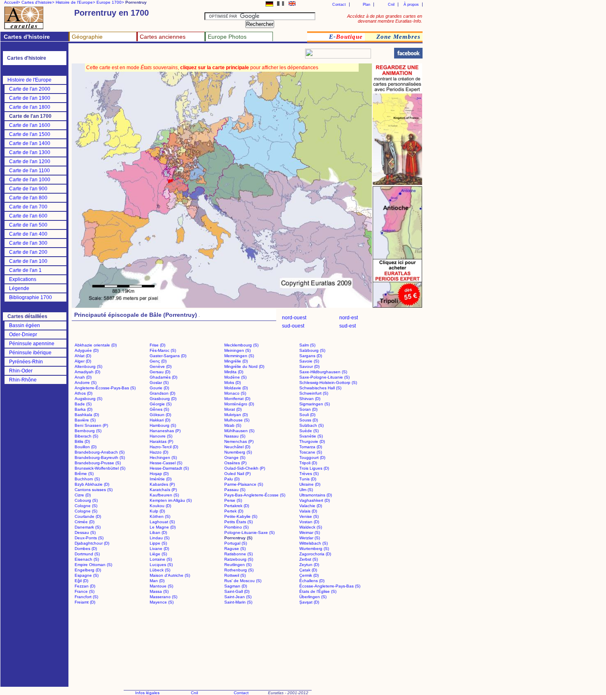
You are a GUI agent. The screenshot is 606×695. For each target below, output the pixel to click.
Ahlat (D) (83, 355)
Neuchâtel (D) (237, 447)
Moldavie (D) (236, 388)
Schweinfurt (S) (313, 393)
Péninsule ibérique (30, 353)
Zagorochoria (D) (315, 554)
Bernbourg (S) (88, 430)
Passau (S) (234, 489)
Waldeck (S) (310, 527)
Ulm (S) (306, 489)
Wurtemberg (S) (314, 548)
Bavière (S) (85, 420)
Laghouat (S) (162, 521)
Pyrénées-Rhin (26, 362)
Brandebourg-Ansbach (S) (99, 452)
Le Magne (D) (163, 527)
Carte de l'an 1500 (29, 134)
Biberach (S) (86, 436)
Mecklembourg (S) (241, 345)
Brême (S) (84, 473)
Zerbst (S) (308, 559)
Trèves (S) (309, 473)
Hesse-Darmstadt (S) (169, 468)
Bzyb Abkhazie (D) (92, 484)
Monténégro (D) (239, 404)
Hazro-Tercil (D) (164, 447)
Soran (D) (308, 409)
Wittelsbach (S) (313, 543)
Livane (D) (159, 548)
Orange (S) (234, 457)
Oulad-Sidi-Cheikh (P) (244, 468)
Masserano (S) (163, 596)
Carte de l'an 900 (28, 189)
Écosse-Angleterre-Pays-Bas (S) (329, 586)
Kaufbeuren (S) (164, 495)
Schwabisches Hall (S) (320, 388)
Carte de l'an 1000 (29, 180)
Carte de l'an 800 (28, 198)
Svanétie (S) (311, 436)
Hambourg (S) (163, 425)
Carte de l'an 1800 (29, 107)
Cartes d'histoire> (37, 2)
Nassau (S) (234, 436)
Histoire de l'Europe (29, 80)
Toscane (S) (310, 452)
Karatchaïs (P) (163, 489)
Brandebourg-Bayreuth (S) (100, 457)
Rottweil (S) (235, 575)
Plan (366, 4)
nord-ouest (294, 318)
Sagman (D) (235, 586)
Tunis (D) (307, 479)
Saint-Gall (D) (236, 591)
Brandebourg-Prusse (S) (98, 463)
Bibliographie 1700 (30, 297)
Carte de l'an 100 (28, 261)
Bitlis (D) (82, 441)
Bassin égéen (24, 325)
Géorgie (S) (160, 404)
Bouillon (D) (85, 447)
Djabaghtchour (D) (92, 543)
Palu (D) (232, 479)
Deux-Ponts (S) (89, 538)
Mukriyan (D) (236, 414)
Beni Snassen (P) (91, 425)
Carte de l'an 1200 (29, 161)
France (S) (84, 591)
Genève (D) (160, 366)
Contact (339, 4)
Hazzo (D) (159, 452)
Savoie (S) (309, 361)
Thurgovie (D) (312, 441)
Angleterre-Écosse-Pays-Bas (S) (105, 388)
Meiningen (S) (237, 350)
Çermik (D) (309, 575)
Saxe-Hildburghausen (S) (323, 372)
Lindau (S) (159, 538)
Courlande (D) (88, 516)
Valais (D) (308, 511)
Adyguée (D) (87, 350)
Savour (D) (309, 366)
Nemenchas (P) (239, 441)
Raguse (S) (235, 548)
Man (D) (157, 580)
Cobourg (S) (86, 500)
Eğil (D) (81, 580)
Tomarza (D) (310, 447)
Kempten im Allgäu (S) (171, 500)
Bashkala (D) (87, 414)
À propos (411, 4)
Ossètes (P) (235, 463)
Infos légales (147, 692)
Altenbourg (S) (88, 366)
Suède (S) (309, 430)
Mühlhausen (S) (239, 430)
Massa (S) (159, 591)
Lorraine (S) (161, 559)
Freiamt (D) (85, 602)
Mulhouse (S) (236, 420)
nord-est (348, 318)
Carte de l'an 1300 (29, 152)
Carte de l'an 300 (28, 243)
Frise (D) (157, 345)
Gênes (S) (159, 409)
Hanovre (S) (161, 436)
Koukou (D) (160, 505)
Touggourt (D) (312, 457)
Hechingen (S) (163, 457)
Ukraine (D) (309, 484)
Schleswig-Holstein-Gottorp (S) (328, 382)
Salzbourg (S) (312, 350)
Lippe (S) (158, 543)
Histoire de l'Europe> (75, 2)
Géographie (87, 36)
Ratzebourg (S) (238, 559)
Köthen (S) (160, 516)
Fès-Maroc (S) (163, 350)
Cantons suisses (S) (94, 489)
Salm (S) (307, 345)
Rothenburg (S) (239, 570)
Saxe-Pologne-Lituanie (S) (324, 377)
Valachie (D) (310, 505)
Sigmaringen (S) (314, 404)
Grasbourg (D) (163, 398)
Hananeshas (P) (165, 430)
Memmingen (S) (239, 355)
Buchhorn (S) (87, 479)
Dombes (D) (86, 548)
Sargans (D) (310, 355)
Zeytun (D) (309, 564)
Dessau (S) (85, 532)
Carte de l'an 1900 (29, 98)
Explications (22, 279)
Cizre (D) (83, 495)
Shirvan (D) (309, 398)
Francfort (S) (86, 596)
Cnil (391, 4)
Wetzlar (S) (309, 538)
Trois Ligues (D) (314, 468)
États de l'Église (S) (317, 591)
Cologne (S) (86, 505)
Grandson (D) (162, 393)
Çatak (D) (308, 570)
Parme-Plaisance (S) (243, 484)
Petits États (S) (238, 521)
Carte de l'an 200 (28, 252)
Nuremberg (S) (238, 452)
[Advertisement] (169, 56)
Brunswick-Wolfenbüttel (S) (100, 468)
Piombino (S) (236, 527)
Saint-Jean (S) (237, 596)
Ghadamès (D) (163, 377)
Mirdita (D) (233, 372)
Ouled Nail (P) (237, 473)
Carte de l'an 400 (28, 234)
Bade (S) (83, 404)
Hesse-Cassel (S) (166, 463)
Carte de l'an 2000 (29, 89)
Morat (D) (233, 409)
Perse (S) (233, 500)
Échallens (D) (311, 580)
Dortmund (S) (87, 554)
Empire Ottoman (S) (93, 564)
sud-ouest (293, 326)
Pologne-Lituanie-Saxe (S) (249, 532)
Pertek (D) (233, 511)
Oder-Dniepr (23, 334)
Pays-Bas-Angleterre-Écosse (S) (254, 495)
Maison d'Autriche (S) (170, 575)
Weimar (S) (309, 532)
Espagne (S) (87, 575)
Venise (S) (309, 516)
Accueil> (12, 2)
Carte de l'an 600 (28, 216)
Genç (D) (158, 361)
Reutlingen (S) (237, 564)
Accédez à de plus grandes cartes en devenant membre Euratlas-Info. (384, 18)
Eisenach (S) (87, 559)
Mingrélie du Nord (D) (244, 366)
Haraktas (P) (161, 441)
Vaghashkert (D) (314, 500)
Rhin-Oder (21, 371)
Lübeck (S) (160, 570)
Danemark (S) (88, 527)
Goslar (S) (159, 382)
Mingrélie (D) (236, 361)
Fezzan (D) (85, 586)
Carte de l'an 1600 (29, 125)
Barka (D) (83, 409)
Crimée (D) (84, 521)
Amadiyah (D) (87, 372)
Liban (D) (158, 532)
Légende (19, 288)
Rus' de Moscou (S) (242, 580)
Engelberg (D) (88, 570)
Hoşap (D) (159, 473)
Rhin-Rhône (23, 380)
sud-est (347, 326)
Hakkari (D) (160, 420)
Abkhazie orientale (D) (96, 345)
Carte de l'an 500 (28, 225)
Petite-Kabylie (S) (240, 516)
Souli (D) (307, 414)
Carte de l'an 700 (28, 207)
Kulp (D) (157, 511)
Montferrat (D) (237, 398)
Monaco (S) (235, 393)
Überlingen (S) (312, 596)
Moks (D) (232, 382)
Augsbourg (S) (88, 398)
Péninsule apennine (31, 343)
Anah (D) (83, 377)
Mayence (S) (162, 602)
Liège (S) (158, 554)
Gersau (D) (160, 372)
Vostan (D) (309, 521)
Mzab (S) (232, 425)
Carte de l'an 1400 (29, 143)
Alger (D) (83, 361)
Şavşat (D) (309, 602)
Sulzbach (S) (311, 425)
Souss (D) (308, 420)
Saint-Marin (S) (238, 602)
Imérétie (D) (160, 479)
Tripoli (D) (308, 463)
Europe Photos (227, 36)
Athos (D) (83, 393)
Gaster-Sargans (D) (168, 355)
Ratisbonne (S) (238, 554)
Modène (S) (235, 377)
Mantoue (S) (161, 586)
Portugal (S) (235, 543)
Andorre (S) (85, 382)
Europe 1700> (110, 2)
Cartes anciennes (163, 36)
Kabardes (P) (162, 484)
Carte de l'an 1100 (29, 170)
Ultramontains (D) (315, 495)
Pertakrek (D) (236, 505)
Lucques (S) (161, 564)
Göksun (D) (160, 414)
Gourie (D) (159, 388)
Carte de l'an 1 (25, 270)
